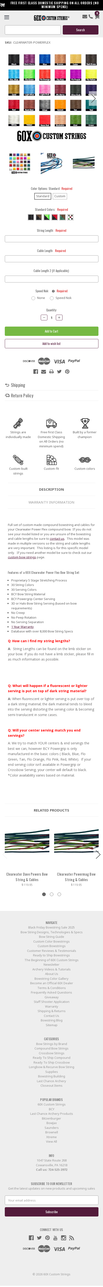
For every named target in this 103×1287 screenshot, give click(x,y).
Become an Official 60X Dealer (51, 983)
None (41, 298)
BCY (51, 1109)
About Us (51, 974)
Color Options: (51, 188)
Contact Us (51, 1016)
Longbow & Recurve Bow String (51, 1067)
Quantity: (51, 310)
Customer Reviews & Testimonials (51, 951)
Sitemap (51, 1025)
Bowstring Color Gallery (51, 978)
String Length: (51, 230)
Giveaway (52, 997)
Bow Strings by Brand (51, 1044)
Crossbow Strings (51, 1053)
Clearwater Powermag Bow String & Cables (76, 876)
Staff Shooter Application (51, 1001)
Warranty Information (51, 502)
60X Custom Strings (52, 1104)
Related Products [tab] (51, 810)
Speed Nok (64, 298)
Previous (9, 98)
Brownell (51, 1132)
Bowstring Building (51, 1076)
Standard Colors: (51, 209)
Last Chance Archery (51, 1081)
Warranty (51, 1006)
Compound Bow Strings (51, 1048)
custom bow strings (22, 557)
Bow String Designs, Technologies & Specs (52, 932)
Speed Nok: (51, 291)
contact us (57, 538)
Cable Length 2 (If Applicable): (51, 270)
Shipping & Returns (52, 1011)
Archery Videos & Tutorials (51, 969)
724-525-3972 (57, 1169)
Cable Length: (51, 250)
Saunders (52, 1127)
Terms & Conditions (51, 988)
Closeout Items (51, 1085)
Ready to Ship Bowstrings (51, 955)
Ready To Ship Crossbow (52, 1062)
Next (93, 98)
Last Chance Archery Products (51, 1113)
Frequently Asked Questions (51, 992)
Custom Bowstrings (52, 946)
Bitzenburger (51, 1118)
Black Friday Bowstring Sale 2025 (51, 927)
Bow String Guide (51, 936)
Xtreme (51, 1137)
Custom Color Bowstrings (51, 941)
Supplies (51, 1072)
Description (51, 489)
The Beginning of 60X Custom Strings (51, 960)
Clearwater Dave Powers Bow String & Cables (27, 876)
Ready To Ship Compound (51, 1057)
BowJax (51, 1123)
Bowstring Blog (52, 1020)
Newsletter (51, 964)
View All (51, 1141)
